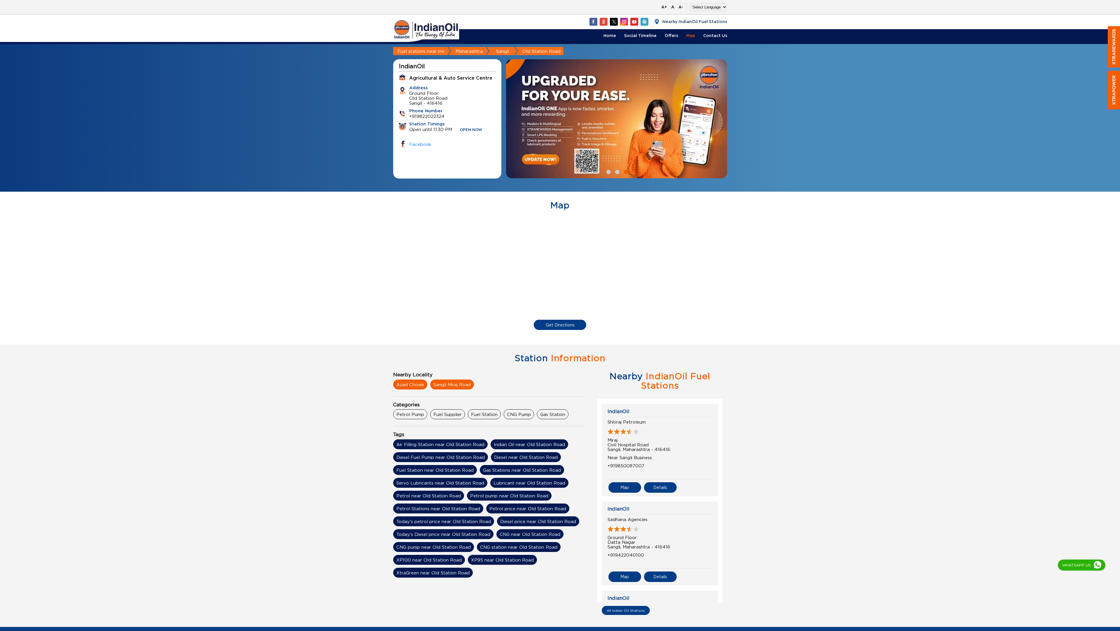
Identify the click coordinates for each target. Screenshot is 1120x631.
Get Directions (560, 325)
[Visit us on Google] (603, 22)
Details (660, 487)
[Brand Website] (644, 22)
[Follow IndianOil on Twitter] (613, 22)
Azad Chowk (410, 384)
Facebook (420, 144)
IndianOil (618, 411)
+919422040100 (626, 555)
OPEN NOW (471, 130)
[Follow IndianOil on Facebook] (593, 22)
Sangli (502, 51)
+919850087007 (626, 465)
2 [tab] (616, 171)
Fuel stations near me (421, 51)
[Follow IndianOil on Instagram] (624, 22)
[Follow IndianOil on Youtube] (634, 22)
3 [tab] (625, 171)
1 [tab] (607, 171)
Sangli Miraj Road (452, 384)
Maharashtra (469, 51)
